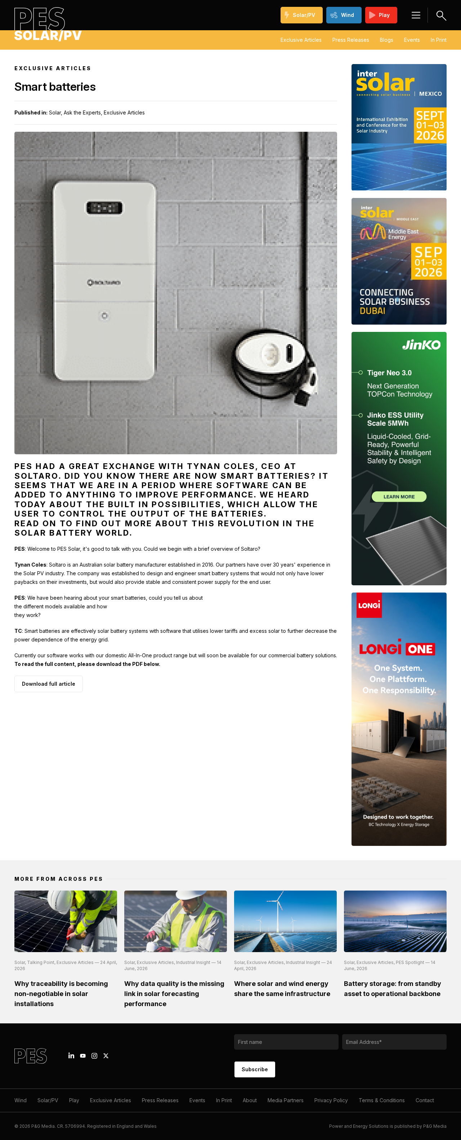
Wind (347, 15)
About (250, 1100)
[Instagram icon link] (94, 1056)
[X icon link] (106, 1056)
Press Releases (350, 40)
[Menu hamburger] (416, 15)
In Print (439, 40)
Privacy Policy (331, 1100)
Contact (425, 1100)
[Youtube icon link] (83, 1055)
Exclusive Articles (301, 40)
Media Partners (286, 1100)
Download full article (48, 684)
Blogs (386, 40)
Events (412, 40)
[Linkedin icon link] (71, 1056)
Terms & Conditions (382, 1100)
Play (384, 15)
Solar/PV (304, 15)
